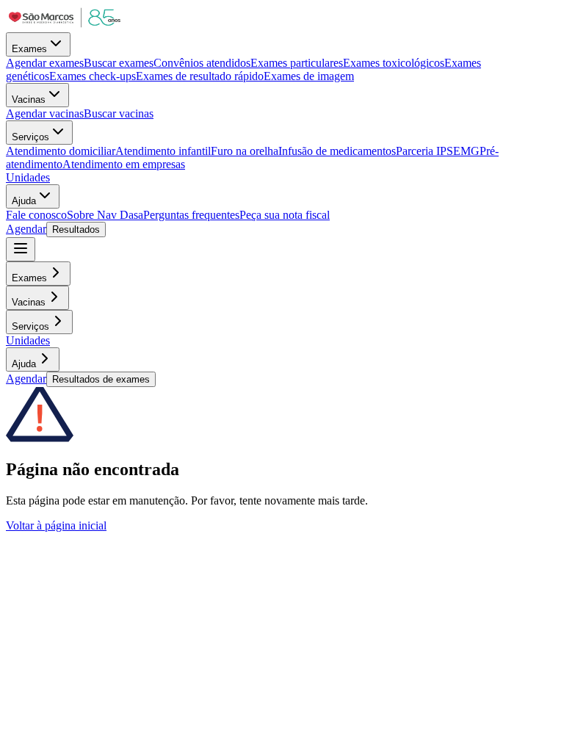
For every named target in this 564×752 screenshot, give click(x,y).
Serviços (30, 136)
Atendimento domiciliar (60, 151)
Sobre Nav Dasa (105, 215)
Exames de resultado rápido (200, 76)
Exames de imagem (309, 76)
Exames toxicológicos (393, 63)
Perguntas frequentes (191, 215)
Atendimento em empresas (123, 164)
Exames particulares (296, 63)
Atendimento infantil (163, 151)
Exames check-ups (92, 76)
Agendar (26, 229)
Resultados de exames (101, 379)
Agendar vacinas (45, 113)
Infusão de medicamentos (337, 151)
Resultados (76, 229)
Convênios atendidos (201, 63)
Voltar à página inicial (56, 525)
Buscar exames (118, 63)
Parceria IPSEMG (438, 151)
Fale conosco (36, 215)
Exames (29, 48)
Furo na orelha (244, 151)
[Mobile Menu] (20, 249)
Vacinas (29, 99)
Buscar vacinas (118, 113)
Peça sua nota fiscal (284, 215)
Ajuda (24, 200)
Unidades (28, 177)
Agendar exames (45, 63)
